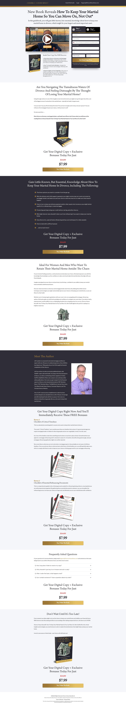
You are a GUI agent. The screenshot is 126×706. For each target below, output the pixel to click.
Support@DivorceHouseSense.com (90, 3)
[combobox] (73, 42)
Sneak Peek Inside (70, 3)
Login (77, 3)
